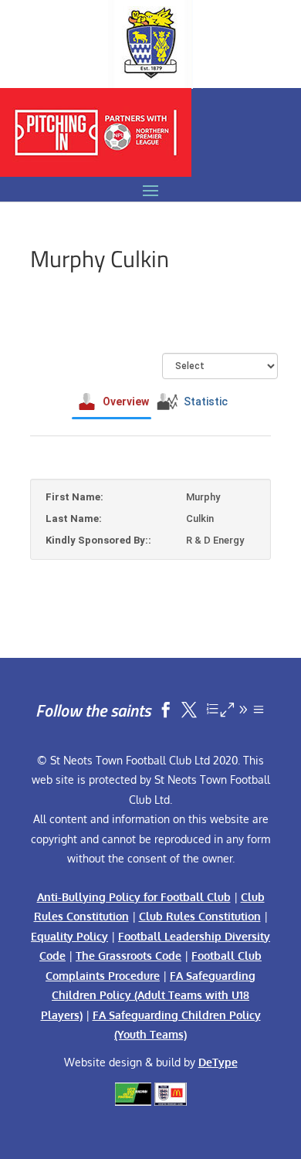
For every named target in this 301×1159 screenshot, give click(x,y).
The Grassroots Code (128, 955)
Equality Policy (69, 936)
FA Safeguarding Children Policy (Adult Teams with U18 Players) (148, 995)
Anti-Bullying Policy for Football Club (134, 896)
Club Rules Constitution (200, 916)
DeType (218, 1062)
